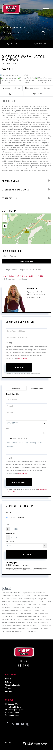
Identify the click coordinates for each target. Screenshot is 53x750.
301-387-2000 (40, 44)
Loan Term (9, 512)
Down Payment (11, 533)
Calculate (26, 554)
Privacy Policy (22, 358)
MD (18, 276)
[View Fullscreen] (5, 226)
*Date (7, 418)
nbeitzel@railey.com (16, 710)
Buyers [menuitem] (8, 678)
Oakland (32, 276)
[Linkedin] (12, 724)
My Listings (31, 295)
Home (4, 276)
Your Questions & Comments (16, 438)
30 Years (11, 518)
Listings (11, 276)
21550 (40, 276)
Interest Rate (10, 542)
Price (7, 525)
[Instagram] (27, 724)
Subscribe (19, 367)
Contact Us (16, 388)
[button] (43, 33)
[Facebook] (7, 724)
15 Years (21, 518)
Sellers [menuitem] (8, 682)
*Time (7, 428)
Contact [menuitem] (8, 691)
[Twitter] (22, 724)
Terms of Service (13, 492)
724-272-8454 (14, 44)
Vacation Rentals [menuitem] (12, 685)
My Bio (39, 297)
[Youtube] (17, 724)
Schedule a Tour (37, 388)
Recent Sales (40, 295)
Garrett (24, 276)
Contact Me (31, 297)
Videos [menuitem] (8, 688)
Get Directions (26, 261)
